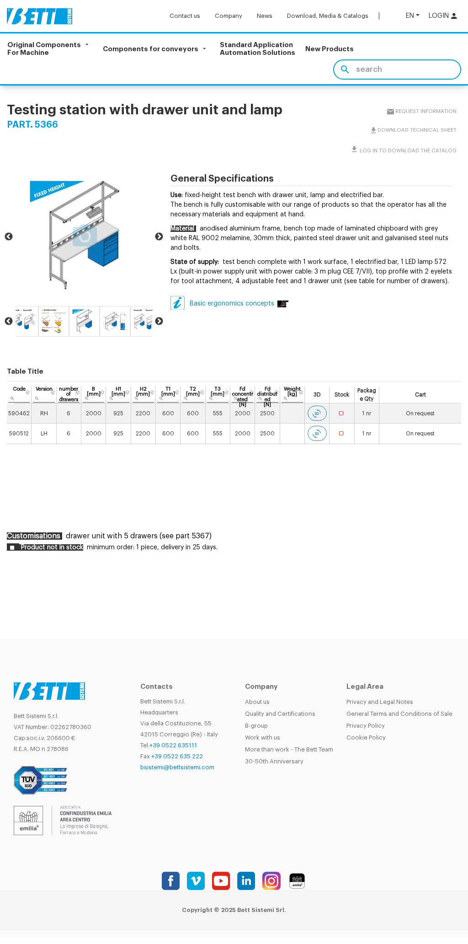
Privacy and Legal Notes (379, 702)
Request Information (425, 111)
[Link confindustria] (63, 820)
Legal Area (364, 686)
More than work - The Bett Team (289, 749)
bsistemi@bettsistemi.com (177, 767)
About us (257, 702)
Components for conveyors (150, 48)
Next (159, 236)
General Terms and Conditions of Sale (399, 714)
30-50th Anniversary (274, 761)
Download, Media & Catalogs (327, 16)
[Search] (345, 69)
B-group (256, 726)
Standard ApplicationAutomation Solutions (257, 49)
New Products (329, 49)
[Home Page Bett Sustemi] (39, 16)
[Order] (28, 392)
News (264, 16)
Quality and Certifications (280, 714)
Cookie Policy (366, 737)
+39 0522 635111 (173, 745)
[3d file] (317, 413)
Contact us (185, 16)
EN (410, 15)
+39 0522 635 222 (177, 756)
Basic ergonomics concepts (232, 303)
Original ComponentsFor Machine (44, 49)
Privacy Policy (365, 726)
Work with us (262, 737)
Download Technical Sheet (416, 130)
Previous (8, 236)
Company (228, 16)
